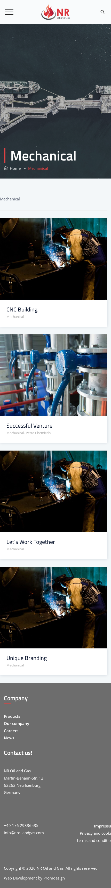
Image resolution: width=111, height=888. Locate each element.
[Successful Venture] (47, 342)
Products (12, 716)
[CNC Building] (47, 226)
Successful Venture (29, 425)
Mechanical (15, 316)
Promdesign (54, 878)
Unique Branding (26, 658)
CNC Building (21, 309)
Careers (11, 730)
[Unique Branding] (47, 574)
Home (14, 168)
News (9, 737)
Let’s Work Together (30, 542)
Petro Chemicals (38, 432)
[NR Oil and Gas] (55, 12)
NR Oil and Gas (50, 868)
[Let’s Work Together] (47, 458)
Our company (16, 723)
